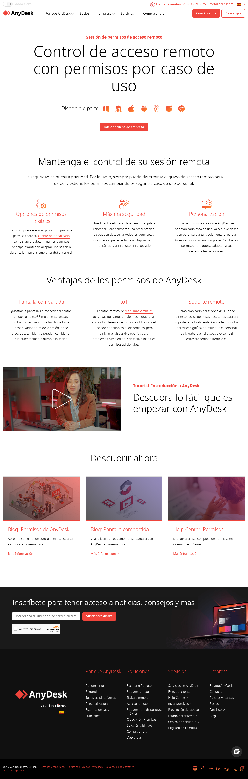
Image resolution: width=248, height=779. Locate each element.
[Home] (18, 13)
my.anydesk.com (180, 703)
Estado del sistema (181, 716)
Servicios (127, 13)
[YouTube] (218, 768)
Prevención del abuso (183, 709)
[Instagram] (195, 768)
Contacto (216, 691)
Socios (84, 13)
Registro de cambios (182, 728)
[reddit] (226, 768)
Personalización (97, 703)
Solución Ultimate (139, 725)
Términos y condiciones (52, 767)
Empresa (105, 13)
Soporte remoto (138, 691)
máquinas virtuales (139, 311)
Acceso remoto (137, 703)
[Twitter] (234, 768)
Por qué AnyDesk (58, 13)
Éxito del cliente (179, 691)
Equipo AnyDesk (221, 685)
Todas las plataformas (101, 697)
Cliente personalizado (54, 236)
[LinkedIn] (210, 768)
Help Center (176, 697)
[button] (236, 751)
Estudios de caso (97, 709)
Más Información (20, 553)
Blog (213, 716)
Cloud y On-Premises (141, 719)
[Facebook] (203, 768)
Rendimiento (95, 685)
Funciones (93, 716)
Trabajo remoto (137, 697)
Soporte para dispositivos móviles (144, 711)
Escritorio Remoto (139, 685)
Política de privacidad (79, 767)
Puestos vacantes (222, 697)
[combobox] (241, 5)
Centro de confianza (182, 722)
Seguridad (93, 691)
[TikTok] (242, 768)
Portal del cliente (221, 4)
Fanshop (216, 709)
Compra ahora (153, 13)
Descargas (134, 737)
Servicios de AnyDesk (183, 685)
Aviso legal (97, 767)
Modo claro (23, 4)
